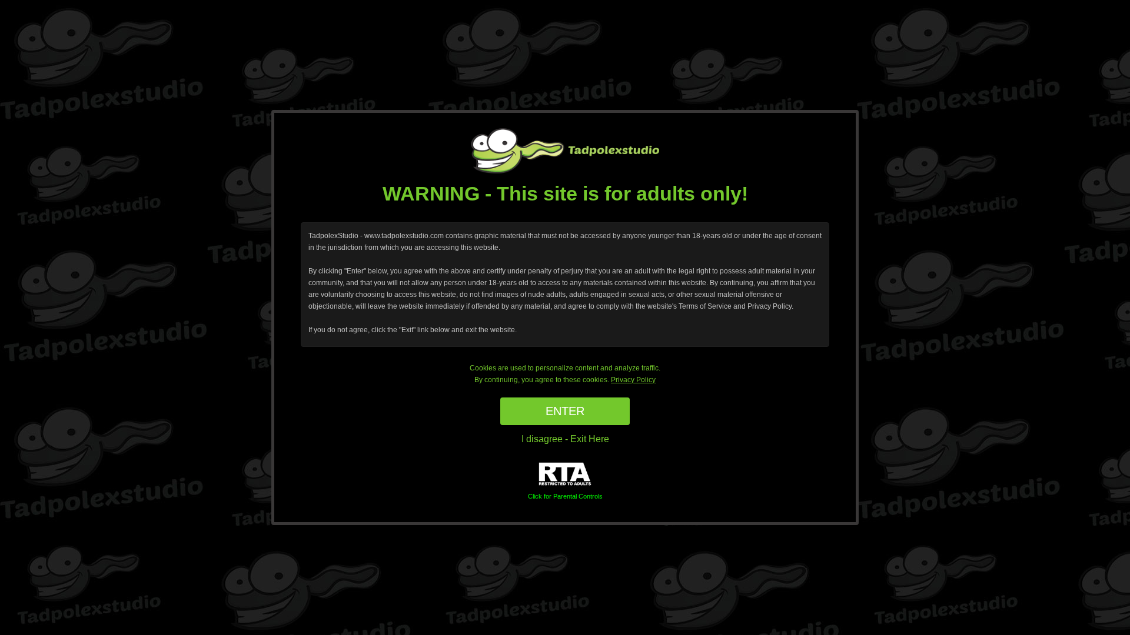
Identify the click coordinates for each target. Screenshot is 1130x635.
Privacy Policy (633, 380)
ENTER (565, 411)
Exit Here (589, 439)
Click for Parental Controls (565, 496)
